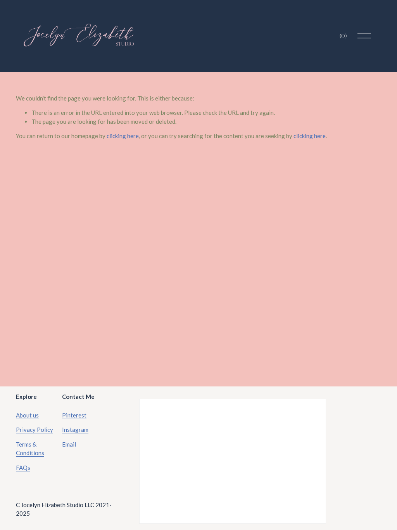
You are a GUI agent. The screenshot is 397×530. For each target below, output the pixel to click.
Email (69, 444)
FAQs (23, 467)
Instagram (75, 429)
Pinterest (74, 415)
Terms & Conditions (30, 449)
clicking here (123, 135)
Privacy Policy (34, 429)
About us (27, 415)
